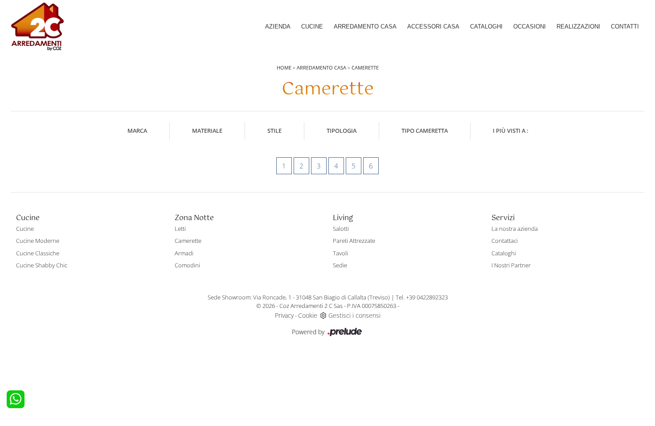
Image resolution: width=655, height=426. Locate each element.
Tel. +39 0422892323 (422, 297)
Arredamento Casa (365, 26)
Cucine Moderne (37, 241)
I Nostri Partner (511, 265)
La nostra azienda (514, 229)
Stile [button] (274, 131)
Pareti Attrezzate (354, 241)
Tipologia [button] (341, 131)
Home (284, 67)
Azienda (278, 26)
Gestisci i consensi (354, 315)
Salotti (341, 229)
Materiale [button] (207, 131)
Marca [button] (137, 131)
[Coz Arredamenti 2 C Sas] (37, 26)
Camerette (365, 67)
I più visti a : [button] (510, 131)
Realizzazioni (578, 26)
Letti (180, 229)
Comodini (187, 265)
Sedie (340, 265)
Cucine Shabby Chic (41, 265)
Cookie (307, 315)
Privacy (284, 315)
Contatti (625, 26)
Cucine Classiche (37, 253)
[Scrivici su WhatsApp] (16, 399)
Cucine (312, 26)
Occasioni (529, 26)
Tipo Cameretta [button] (424, 131)
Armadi (184, 253)
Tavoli (340, 253)
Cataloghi (486, 26)
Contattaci (504, 241)
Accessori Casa (433, 26)
